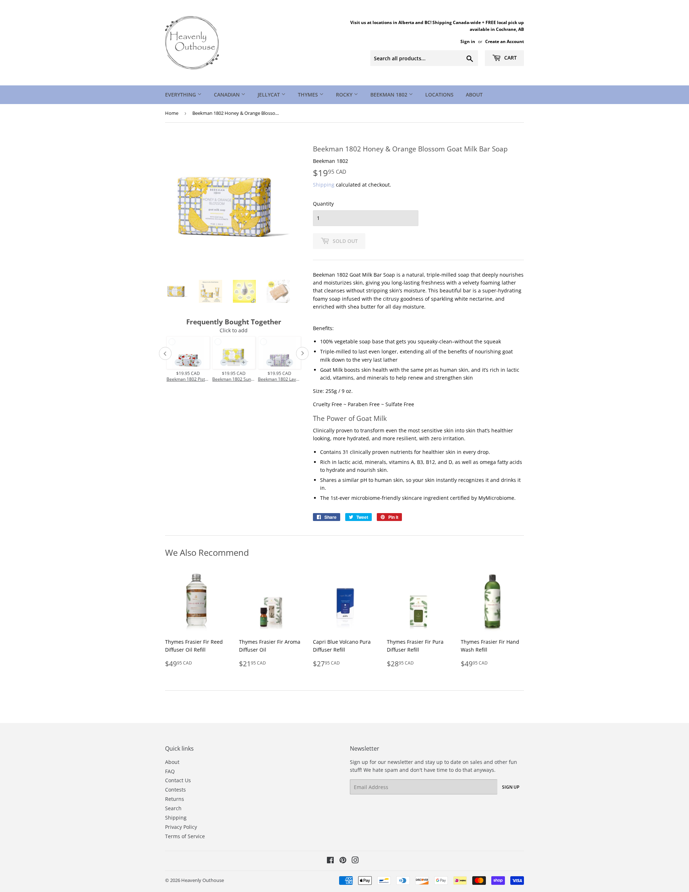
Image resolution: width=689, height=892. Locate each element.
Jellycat (269, 94)
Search (173, 808)
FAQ (170, 771)
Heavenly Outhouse (202, 880)
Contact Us (178, 780)
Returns (174, 798)
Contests (175, 789)
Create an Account (504, 41)
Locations (439, 94)
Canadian (227, 94)
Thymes (308, 94)
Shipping (323, 184)
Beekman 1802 (389, 94)
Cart (510, 57)
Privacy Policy (181, 826)
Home (171, 113)
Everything (181, 94)
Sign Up (510, 787)
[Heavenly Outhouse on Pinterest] (343, 861)
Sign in (467, 41)
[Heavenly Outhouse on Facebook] (330, 861)
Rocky (345, 94)
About (474, 94)
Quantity (323, 203)
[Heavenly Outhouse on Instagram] (355, 861)
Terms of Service (185, 836)
